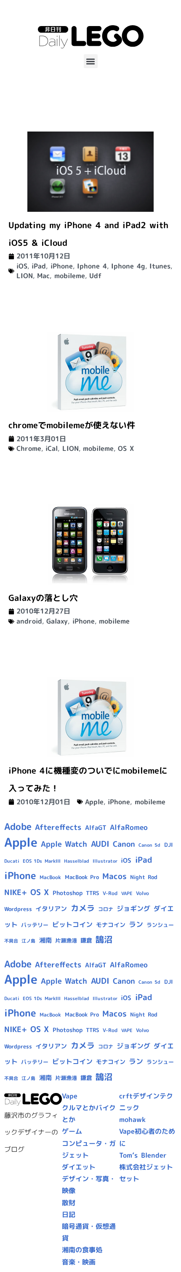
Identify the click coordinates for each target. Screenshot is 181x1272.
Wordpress (18, 909)
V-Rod (110, 893)
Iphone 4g (128, 266)
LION (24, 275)
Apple (94, 801)
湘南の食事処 (82, 1249)
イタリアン (51, 908)
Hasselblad (76, 861)
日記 (68, 1214)
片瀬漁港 (66, 940)
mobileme (69, 275)
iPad (39, 266)
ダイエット (79, 1167)
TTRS (92, 893)
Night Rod (143, 877)
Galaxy (57, 621)
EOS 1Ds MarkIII (41, 861)
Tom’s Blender (142, 1155)
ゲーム (72, 1131)
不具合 (11, 941)
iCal (51, 448)
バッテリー (34, 925)
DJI (168, 844)
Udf (95, 275)
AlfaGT (95, 827)
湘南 (45, 940)
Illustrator (105, 861)
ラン (136, 924)
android (29, 621)
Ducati (11, 861)
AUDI (100, 843)
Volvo (142, 893)
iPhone (62, 266)
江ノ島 (28, 941)
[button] (91, 61)
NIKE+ (15, 892)
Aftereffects (58, 827)
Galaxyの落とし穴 (43, 597)
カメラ (83, 908)
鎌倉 (86, 940)
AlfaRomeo (129, 827)
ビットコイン (72, 924)
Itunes (159, 266)
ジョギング (133, 908)
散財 (68, 1202)
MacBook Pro (82, 877)
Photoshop (68, 893)
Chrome (28, 448)
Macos (114, 876)
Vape (69, 1096)
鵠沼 (104, 939)
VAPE (127, 893)
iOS (21, 266)
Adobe (18, 826)
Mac (43, 275)
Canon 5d (149, 845)
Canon (124, 844)
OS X (126, 448)
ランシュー (160, 925)
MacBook (50, 877)
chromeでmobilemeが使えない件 (71, 425)
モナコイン (110, 925)
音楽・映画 (79, 1262)
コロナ (105, 909)
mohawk (132, 1119)
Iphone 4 (92, 266)
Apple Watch (64, 844)
